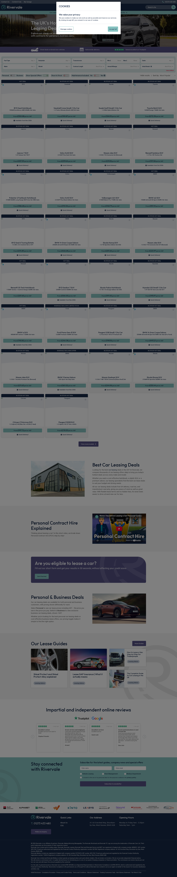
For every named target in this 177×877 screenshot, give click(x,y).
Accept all (113, 29)
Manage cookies (66, 29)
